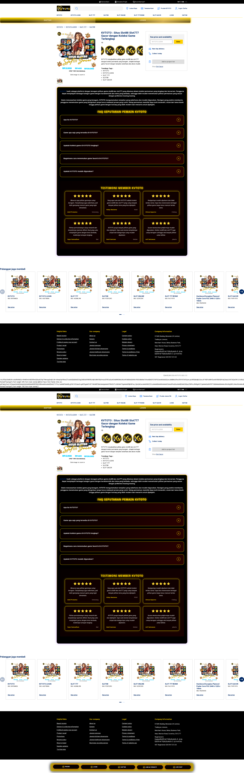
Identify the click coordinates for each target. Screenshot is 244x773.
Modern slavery (127, 342)
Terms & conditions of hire (131, 352)
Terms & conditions (128, 349)
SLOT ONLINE (121, 15)
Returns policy (61, 352)
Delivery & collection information (68, 339)
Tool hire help (61, 362)
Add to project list (168, 62)
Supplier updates (62, 358)
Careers (92, 339)
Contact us (93, 342)
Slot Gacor (159, 66)
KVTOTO (59, 15)
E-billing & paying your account (67, 342)
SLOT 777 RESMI (139, 15)
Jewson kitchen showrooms (98, 349)
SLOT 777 (92, 15)
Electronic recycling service (98, 355)
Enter (178, 42)
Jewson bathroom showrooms (99, 352)
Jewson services (95, 345)
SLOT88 (106, 15)
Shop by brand (61, 355)
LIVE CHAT (179, 767)
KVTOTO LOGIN (75, 15)
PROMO (67, 766)
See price (11, 307)
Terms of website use (129, 355)
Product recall (61, 345)
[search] (98, 8)
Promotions (61, 349)
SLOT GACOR (157, 15)
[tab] (120, 314)
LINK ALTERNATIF (151, 767)
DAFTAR (184, 15)
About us (92, 336)
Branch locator (62, 336)
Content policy (127, 336)
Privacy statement (128, 345)
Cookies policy (127, 339)
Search (76, 8)
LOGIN (172, 15)
